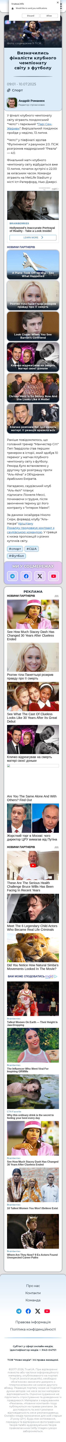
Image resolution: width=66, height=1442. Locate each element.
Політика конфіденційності (33, 1329)
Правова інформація (33, 1322)
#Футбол (16, 556)
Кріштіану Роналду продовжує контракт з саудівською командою (30, 528)
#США (32, 549)
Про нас (33, 1286)
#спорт (15, 549)
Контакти (33, 1293)
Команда (33, 1300)
